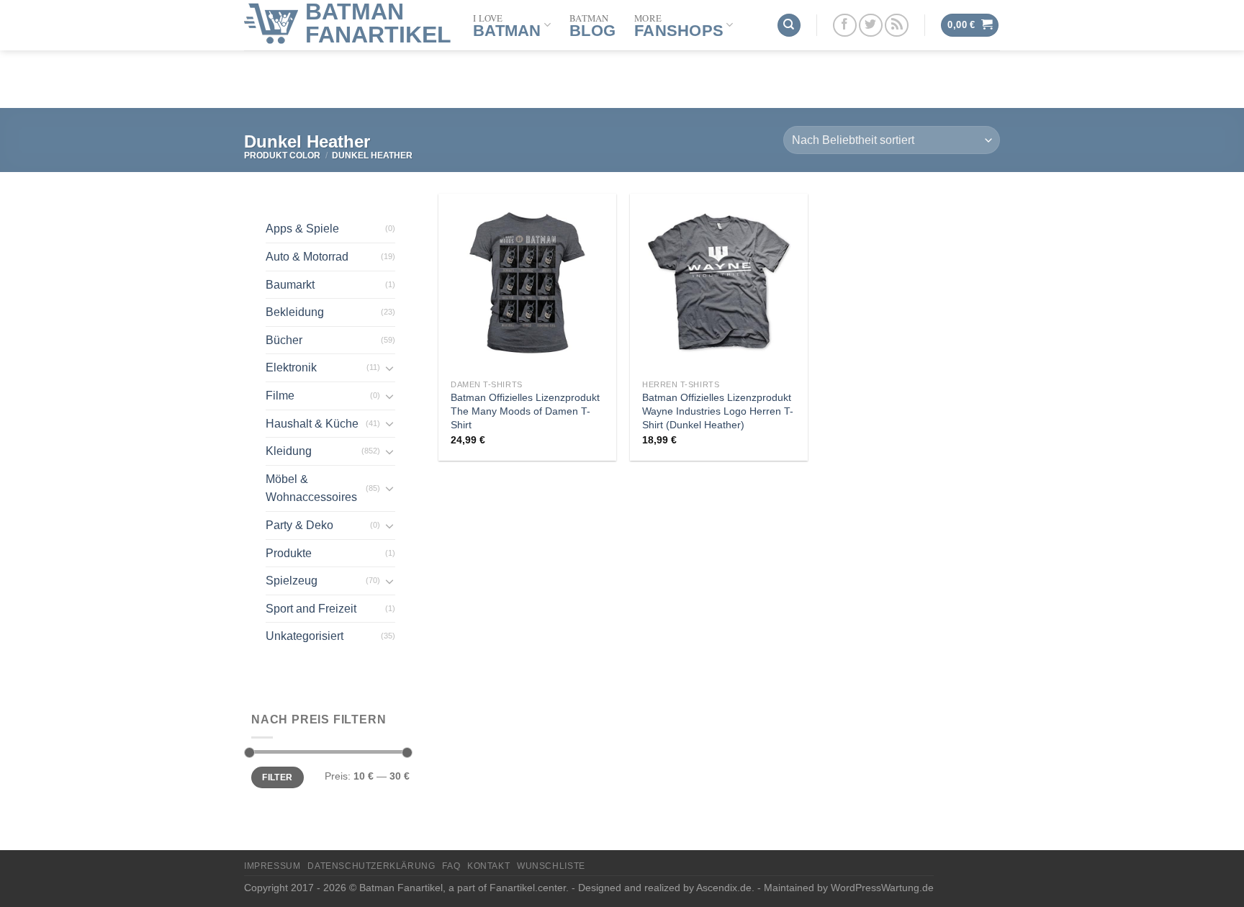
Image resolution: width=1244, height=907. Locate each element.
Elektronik (291, 367)
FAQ (451, 866)
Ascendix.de (724, 887)
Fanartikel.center (528, 887)
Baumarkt (290, 285)
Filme (280, 395)
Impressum (272, 866)
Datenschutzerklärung (371, 866)
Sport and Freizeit (311, 609)
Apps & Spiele (302, 228)
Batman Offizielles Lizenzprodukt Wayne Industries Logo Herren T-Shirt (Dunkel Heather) (717, 411)
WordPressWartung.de (882, 887)
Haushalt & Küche (312, 424)
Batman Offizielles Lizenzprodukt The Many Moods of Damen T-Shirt (525, 411)
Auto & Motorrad (307, 257)
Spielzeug (291, 580)
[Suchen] (789, 25)
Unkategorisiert (304, 636)
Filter (277, 777)
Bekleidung (295, 312)
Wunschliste (551, 866)
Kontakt (488, 866)
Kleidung (289, 451)
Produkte (289, 553)
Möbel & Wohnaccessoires (311, 488)
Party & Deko (299, 525)
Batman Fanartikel (378, 23)
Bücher (284, 340)
